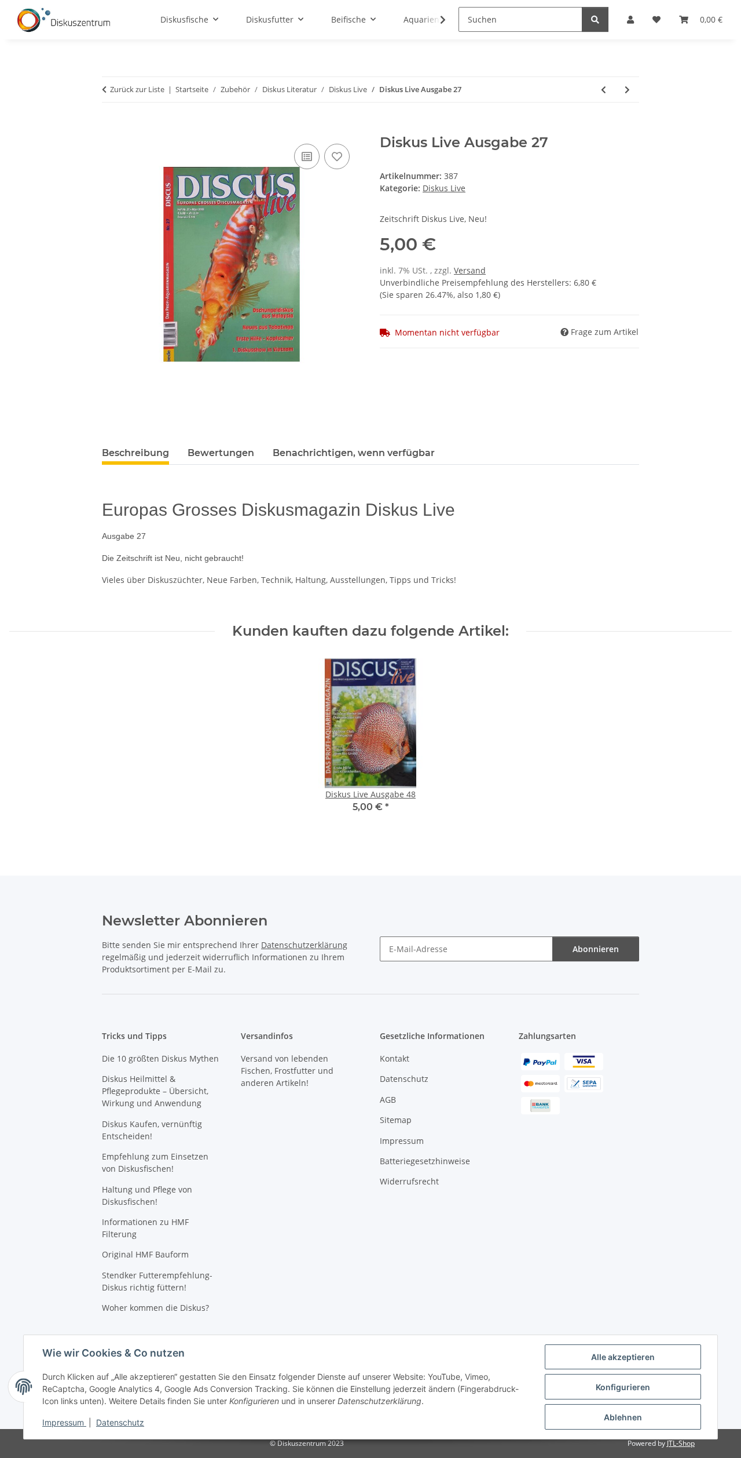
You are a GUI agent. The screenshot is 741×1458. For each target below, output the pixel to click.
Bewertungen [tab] (221, 452)
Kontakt (394, 1058)
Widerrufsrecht (409, 1181)
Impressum (64, 1422)
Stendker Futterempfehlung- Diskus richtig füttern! (157, 1281)
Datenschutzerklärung (304, 944)
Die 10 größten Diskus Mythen (160, 1058)
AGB (388, 1099)
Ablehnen (623, 1417)
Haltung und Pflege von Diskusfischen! (147, 1195)
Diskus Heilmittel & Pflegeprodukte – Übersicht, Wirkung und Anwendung (155, 1091)
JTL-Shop (681, 1443)
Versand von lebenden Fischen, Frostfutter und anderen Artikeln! (287, 1070)
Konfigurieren (623, 1387)
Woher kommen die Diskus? (155, 1307)
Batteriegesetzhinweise (425, 1161)
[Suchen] (595, 19)
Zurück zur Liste (137, 89)
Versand (470, 270)
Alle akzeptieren (623, 1357)
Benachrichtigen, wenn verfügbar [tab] (354, 452)
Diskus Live (444, 188)
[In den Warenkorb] (111, 128)
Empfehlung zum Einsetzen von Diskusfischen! (155, 1162)
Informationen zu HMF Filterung (145, 1228)
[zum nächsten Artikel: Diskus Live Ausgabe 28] (627, 89)
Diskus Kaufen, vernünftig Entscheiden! (152, 1130)
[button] (435, 20)
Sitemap (396, 1119)
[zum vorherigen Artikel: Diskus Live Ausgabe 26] (603, 89)
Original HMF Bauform (145, 1254)
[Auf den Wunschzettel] (337, 156)
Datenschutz (120, 1422)
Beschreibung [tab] (135, 452)
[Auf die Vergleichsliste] (307, 156)
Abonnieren (596, 948)
